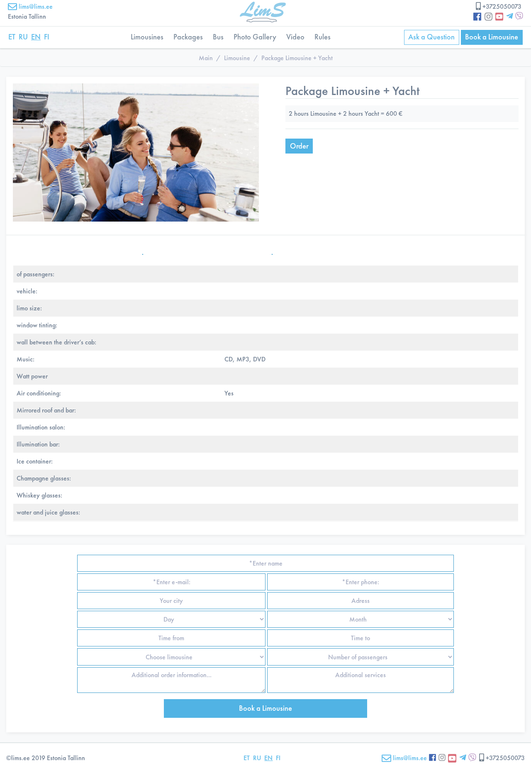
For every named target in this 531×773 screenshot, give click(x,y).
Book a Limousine (491, 37)
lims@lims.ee (35, 6)
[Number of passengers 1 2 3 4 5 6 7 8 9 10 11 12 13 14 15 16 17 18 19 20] (360, 656)
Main (206, 58)
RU (23, 37)
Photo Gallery (255, 37)
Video (295, 37)
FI (46, 37)
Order (299, 146)
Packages (188, 37)
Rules (322, 37)
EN (36, 37)
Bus (218, 37)
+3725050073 (501, 6)
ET (11, 37)
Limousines (147, 37)
